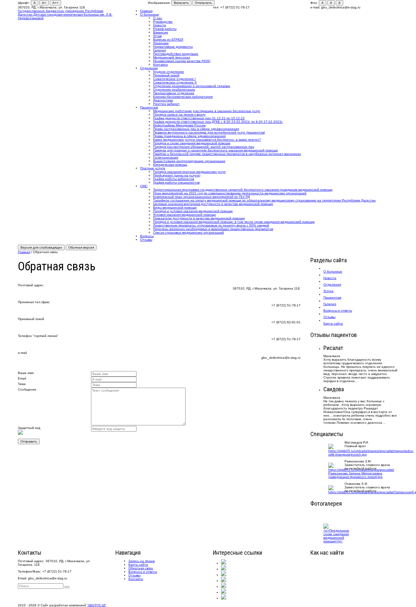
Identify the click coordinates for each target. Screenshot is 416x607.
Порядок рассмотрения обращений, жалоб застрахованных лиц (203, 147)
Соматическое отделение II (175, 82)
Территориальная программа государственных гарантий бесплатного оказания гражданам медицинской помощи (242, 189)
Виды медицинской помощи (175, 207)
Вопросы (147, 236)
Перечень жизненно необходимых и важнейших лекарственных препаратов (213, 229)
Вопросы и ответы (142, 572)
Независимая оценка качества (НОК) (181, 61)
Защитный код (29, 428)
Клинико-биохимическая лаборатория (183, 96)
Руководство (163, 21)
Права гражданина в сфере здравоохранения (189, 136)
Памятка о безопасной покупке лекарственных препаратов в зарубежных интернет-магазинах (227, 154)
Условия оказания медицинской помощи (184, 214)
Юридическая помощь (170, 164)
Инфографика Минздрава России (179, 125)
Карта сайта (138, 564)
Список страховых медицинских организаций (188, 232)
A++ (55, 3)
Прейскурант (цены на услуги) (176, 175)
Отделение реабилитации (174, 89)
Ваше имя (25, 373)
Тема (22, 384)
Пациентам (149, 107)
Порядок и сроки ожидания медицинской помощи (191, 143)
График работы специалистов (176, 182)
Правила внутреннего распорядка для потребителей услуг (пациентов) (209, 132)
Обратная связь (140, 568)
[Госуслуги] (223, 592)
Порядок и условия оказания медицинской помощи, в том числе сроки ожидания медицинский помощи (234, 222)
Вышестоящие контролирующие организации (189, 161)
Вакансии (160, 32)
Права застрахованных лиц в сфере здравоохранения (196, 129)
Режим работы (164, 29)
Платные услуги (152, 168)
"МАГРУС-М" (96, 605)
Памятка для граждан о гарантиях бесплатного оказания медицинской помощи (215, 150)
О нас (157, 18)
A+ (44, 3)
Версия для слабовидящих (41, 247)
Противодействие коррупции (175, 54)
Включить (181, 3)
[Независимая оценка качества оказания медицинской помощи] (223, 569)
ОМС (144, 186)
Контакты (160, 64)
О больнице (149, 14)
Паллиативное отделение (173, 93)
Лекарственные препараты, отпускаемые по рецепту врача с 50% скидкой (211, 225)
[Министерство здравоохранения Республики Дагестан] (223, 575)
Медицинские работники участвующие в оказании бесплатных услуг (206, 111)
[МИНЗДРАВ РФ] (223, 581)
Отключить (203, 3)
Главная (146, 11)
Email (22, 378)
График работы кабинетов (173, 179)
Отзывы (146, 239)
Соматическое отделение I (174, 79)
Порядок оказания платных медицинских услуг (189, 172)
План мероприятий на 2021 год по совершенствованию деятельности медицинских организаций (229, 193)
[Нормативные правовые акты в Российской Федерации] (223, 598)
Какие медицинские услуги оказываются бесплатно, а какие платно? (207, 139)
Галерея (159, 50)
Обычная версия (81, 247)
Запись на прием (141, 561)
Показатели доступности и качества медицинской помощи (199, 218)
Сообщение (27, 389)
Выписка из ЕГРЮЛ (168, 39)
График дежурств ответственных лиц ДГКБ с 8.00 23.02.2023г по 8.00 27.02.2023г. (218, 121)
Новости (159, 25)
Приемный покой (166, 75)
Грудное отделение (168, 71)
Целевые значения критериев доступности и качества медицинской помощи (213, 204)
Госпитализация (165, 157)
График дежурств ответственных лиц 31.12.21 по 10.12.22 (199, 118)
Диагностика (163, 100)
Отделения (149, 68)
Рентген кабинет (166, 104)
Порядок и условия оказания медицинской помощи (193, 211)
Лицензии (161, 43)
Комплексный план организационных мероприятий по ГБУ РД (201, 197)
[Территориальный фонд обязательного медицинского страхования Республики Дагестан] (223, 586)
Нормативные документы (173, 46)
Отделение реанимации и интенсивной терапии (191, 86)
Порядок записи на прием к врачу (179, 114)
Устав (157, 36)
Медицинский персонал (171, 57)
